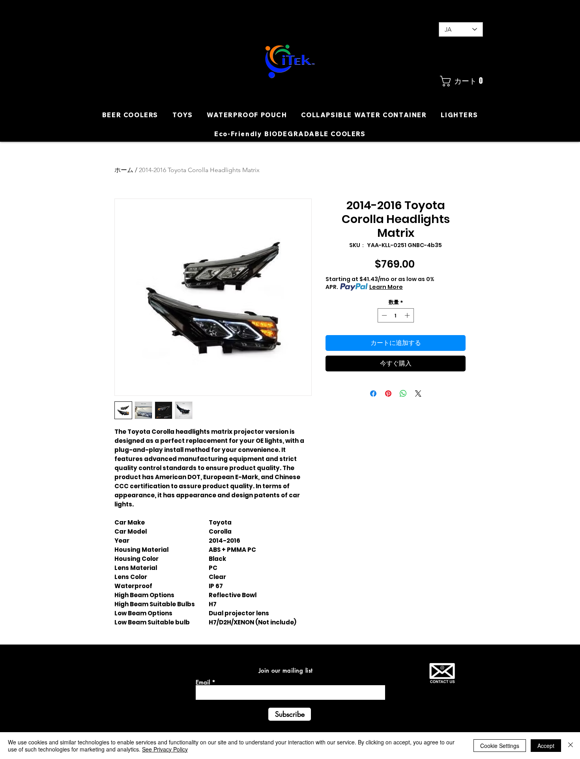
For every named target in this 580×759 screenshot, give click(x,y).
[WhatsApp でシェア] (403, 393)
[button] (460, 81)
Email (203, 682)
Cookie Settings (499, 746)
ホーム (123, 170)
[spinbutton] (395, 315)
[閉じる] (570, 745)
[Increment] (408, 315)
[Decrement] (383, 315)
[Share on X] (418, 393)
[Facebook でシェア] (373, 393)
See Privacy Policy (165, 749)
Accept (545, 746)
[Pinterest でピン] (388, 393)
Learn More (386, 287)
